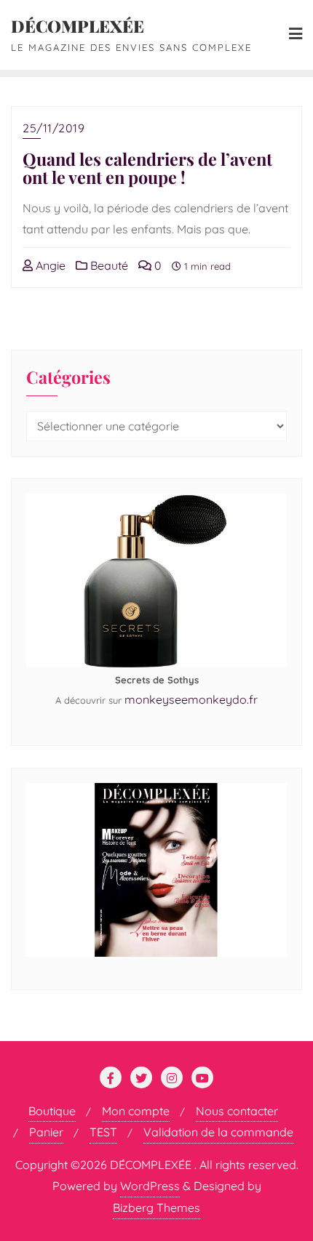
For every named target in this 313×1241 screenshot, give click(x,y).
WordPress (150, 1185)
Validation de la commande (218, 1132)
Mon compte (136, 1111)
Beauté (107, 265)
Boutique (52, 1111)
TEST (103, 1132)
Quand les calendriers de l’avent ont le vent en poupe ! (147, 168)
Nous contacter (237, 1111)
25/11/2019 (53, 128)
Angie (49, 265)
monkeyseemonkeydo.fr (191, 699)
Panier (46, 1132)
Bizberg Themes (156, 1207)
